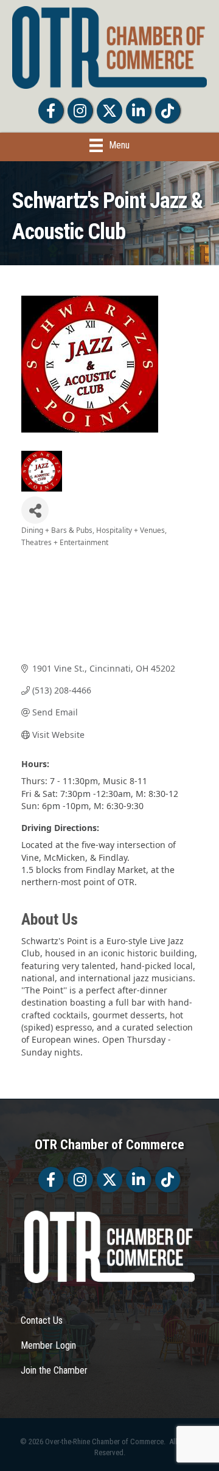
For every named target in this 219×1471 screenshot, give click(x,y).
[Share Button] (35, 510)
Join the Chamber (54, 1370)
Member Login (48, 1345)
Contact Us (42, 1320)
